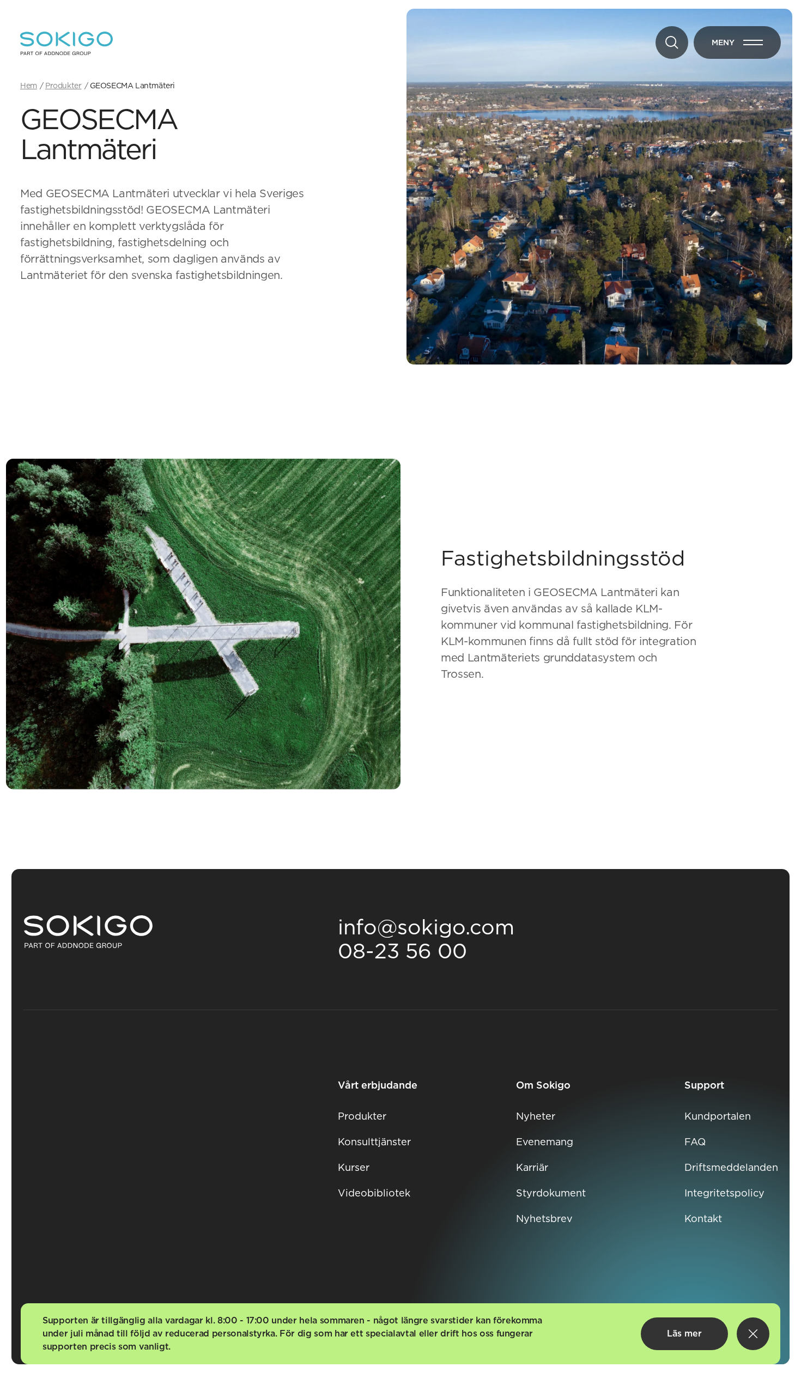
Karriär (532, 1167)
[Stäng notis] (753, 1333)
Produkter (362, 1116)
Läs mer (684, 1333)
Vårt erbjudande (377, 1085)
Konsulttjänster (374, 1141)
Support (704, 1085)
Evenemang (544, 1141)
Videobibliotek (374, 1193)
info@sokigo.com (426, 927)
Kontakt (703, 1218)
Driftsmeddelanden (731, 1167)
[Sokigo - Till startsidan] (66, 44)
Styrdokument (551, 1193)
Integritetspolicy (724, 1193)
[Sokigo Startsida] (88, 932)
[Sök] (672, 42)
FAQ (695, 1141)
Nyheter (535, 1116)
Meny (746, 44)
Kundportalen (717, 1116)
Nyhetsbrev (544, 1218)
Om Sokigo (543, 1085)
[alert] (400, 1334)
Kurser (353, 1167)
